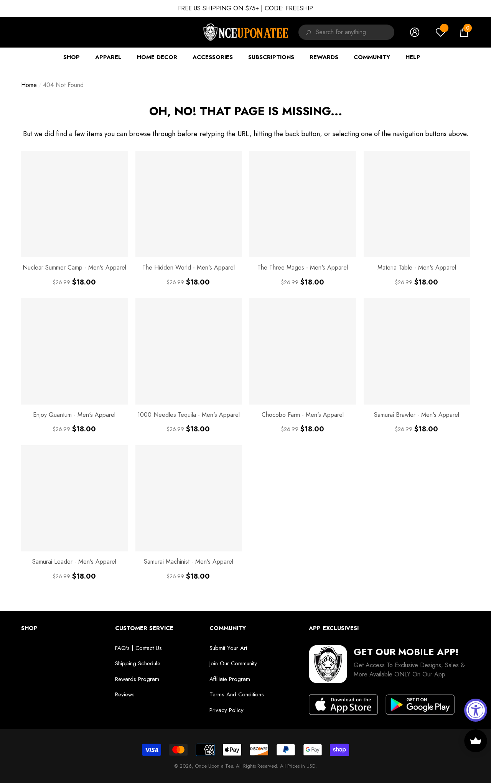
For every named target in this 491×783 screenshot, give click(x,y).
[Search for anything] (307, 32)
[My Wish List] (441, 32)
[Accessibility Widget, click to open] (475, 710)
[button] (464, 32)
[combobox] (355, 32)
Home (29, 85)
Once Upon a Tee (214, 766)
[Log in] (414, 32)
